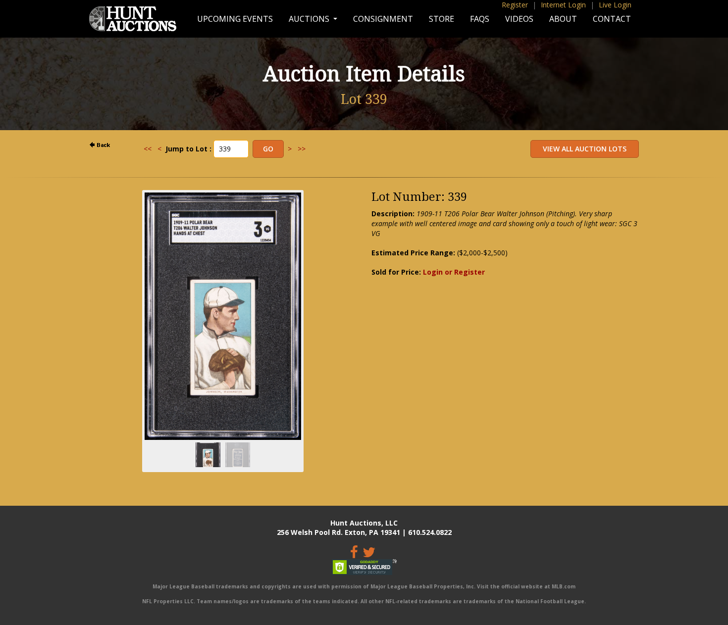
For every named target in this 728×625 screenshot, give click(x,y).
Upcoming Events (235, 18)
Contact (612, 18)
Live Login (615, 4)
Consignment (383, 18)
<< (148, 148)
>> (302, 148)
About (563, 18)
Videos (519, 18)
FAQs (479, 18)
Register (515, 4)
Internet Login (563, 4)
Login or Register (454, 272)
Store (441, 18)
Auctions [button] (310, 18)
